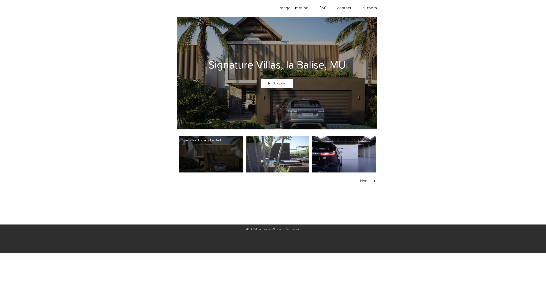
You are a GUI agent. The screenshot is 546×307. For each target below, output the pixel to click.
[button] (344, 8)
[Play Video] (211, 154)
